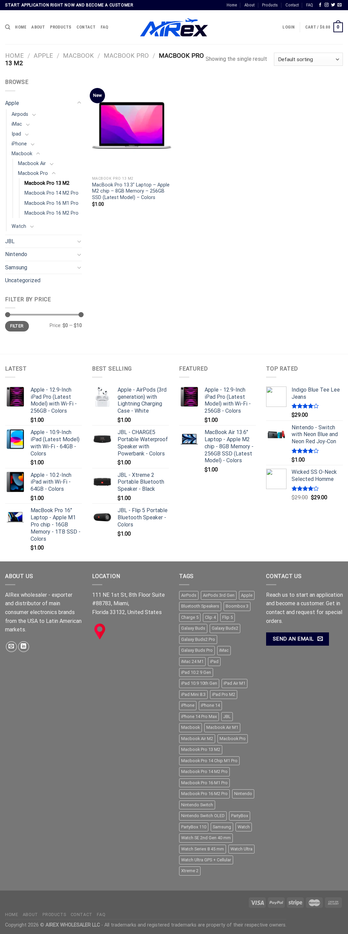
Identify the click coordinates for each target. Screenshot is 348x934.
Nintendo (16, 254)
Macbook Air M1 (222, 727)
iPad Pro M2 (223, 694)
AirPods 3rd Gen (218, 595)
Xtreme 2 (189, 870)
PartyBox (239, 815)
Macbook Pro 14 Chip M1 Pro (209, 760)
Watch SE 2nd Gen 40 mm (206, 837)
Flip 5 (227, 617)
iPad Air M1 (234, 683)
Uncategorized (22, 280)
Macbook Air (32, 163)
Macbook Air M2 (197, 738)
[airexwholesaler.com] (174, 27)
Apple (43, 55)
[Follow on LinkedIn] (23, 646)
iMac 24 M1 (192, 661)
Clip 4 (210, 617)
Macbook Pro (126, 55)
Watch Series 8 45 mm (202, 848)
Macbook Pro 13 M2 (46, 183)
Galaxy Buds (193, 628)
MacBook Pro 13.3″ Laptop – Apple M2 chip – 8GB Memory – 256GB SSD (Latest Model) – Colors (131, 191)
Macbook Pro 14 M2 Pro (51, 193)
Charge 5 (189, 617)
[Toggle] (79, 103)
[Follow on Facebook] (320, 5)
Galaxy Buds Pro (197, 650)
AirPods (188, 595)
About (249, 4)
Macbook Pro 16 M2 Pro (51, 213)
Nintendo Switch (197, 804)
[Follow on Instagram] (327, 5)
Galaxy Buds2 (225, 628)
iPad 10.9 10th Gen (199, 683)
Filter (16, 326)
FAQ (309, 4)
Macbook (78, 55)
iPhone (19, 144)
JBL (10, 241)
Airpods (20, 114)
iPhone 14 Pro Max (199, 716)
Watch (19, 226)
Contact (292, 4)
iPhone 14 (210, 705)
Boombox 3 (237, 606)
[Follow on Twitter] (333, 5)
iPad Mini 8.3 (193, 694)
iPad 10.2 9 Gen (196, 672)
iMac (17, 124)
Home (232, 4)
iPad (214, 661)
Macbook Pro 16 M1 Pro (51, 203)
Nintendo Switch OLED (203, 815)
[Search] (7, 27)
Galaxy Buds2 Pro (198, 639)
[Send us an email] (339, 5)
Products (270, 4)
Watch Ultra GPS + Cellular (206, 859)
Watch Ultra (241, 848)
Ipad (16, 134)
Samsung (16, 267)
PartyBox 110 (193, 826)
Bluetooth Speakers (200, 606)
